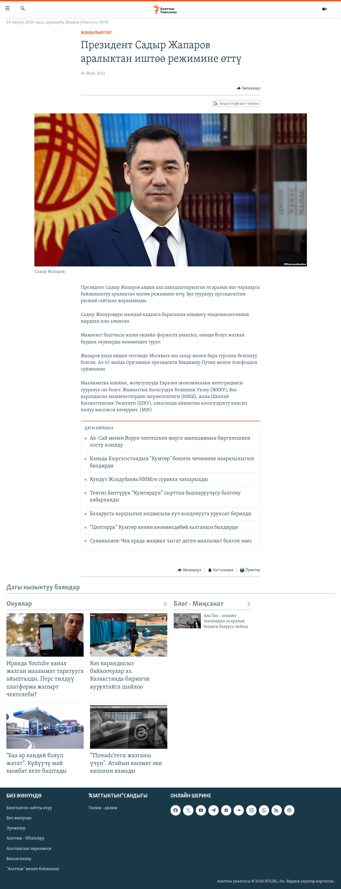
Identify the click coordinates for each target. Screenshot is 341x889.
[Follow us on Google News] (226, 810)
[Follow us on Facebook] (175, 810)
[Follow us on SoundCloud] (239, 810)
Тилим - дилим (102, 808)
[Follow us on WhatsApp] (264, 810)
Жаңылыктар (96, 33)
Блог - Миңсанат (199, 604)
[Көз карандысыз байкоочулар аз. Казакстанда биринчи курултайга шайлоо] (128, 635)
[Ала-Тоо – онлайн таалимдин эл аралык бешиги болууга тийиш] (187, 620)
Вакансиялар (18, 859)
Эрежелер (16, 828)
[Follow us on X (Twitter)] (188, 810)
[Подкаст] (289, 810)
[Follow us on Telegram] (213, 810)
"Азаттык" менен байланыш (32, 869)
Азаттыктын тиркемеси (28, 849)
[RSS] (276, 810)
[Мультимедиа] (324, 9)
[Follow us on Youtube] (201, 810)
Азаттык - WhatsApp (25, 839)
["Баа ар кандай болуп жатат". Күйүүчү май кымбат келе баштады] (45, 727)
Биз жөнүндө (18, 818)
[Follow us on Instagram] (251, 810)
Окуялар (19, 604)
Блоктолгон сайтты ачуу (29, 808)
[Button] (248, 88)
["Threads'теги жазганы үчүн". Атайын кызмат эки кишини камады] (128, 727)
